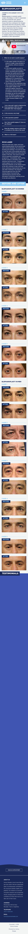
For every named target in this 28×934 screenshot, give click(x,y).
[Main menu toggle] (25, 2)
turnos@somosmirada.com (11, 916)
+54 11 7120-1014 (8, 911)
